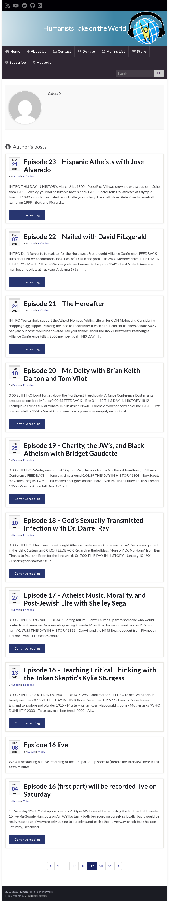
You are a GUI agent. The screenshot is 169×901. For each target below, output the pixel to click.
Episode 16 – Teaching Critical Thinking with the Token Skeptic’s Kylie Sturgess (90, 674)
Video (41, 751)
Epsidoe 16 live (46, 745)
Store (141, 51)
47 (74, 866)
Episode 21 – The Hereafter (64, 303)
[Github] (32, 5)
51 (110, 866)
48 (83, 866)
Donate (88, 51)
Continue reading (27, 215)
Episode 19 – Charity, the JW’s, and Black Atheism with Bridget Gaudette (84, 449)
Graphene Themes (36, 895)
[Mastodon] (40, 5)
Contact (64, 51)
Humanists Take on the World (84, 28)
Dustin (16, 176)
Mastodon (44, 62)
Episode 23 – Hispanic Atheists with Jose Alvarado (84, 166)
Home (15, 51)
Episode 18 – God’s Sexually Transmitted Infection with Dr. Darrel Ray (83, 524)
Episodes (28, 176)
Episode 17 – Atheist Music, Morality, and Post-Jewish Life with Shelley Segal (85, 599)
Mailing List (115, 51)
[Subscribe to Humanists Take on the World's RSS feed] (7, 5)
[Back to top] (159, 891)
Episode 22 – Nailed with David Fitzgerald (85, 236)
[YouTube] (16, 5)
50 (101, 866)
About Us (38, 51)
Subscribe (17, 62)
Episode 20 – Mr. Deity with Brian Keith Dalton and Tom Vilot (82, 374)
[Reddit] (24, 5)
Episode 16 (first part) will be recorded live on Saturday (90, 790)
